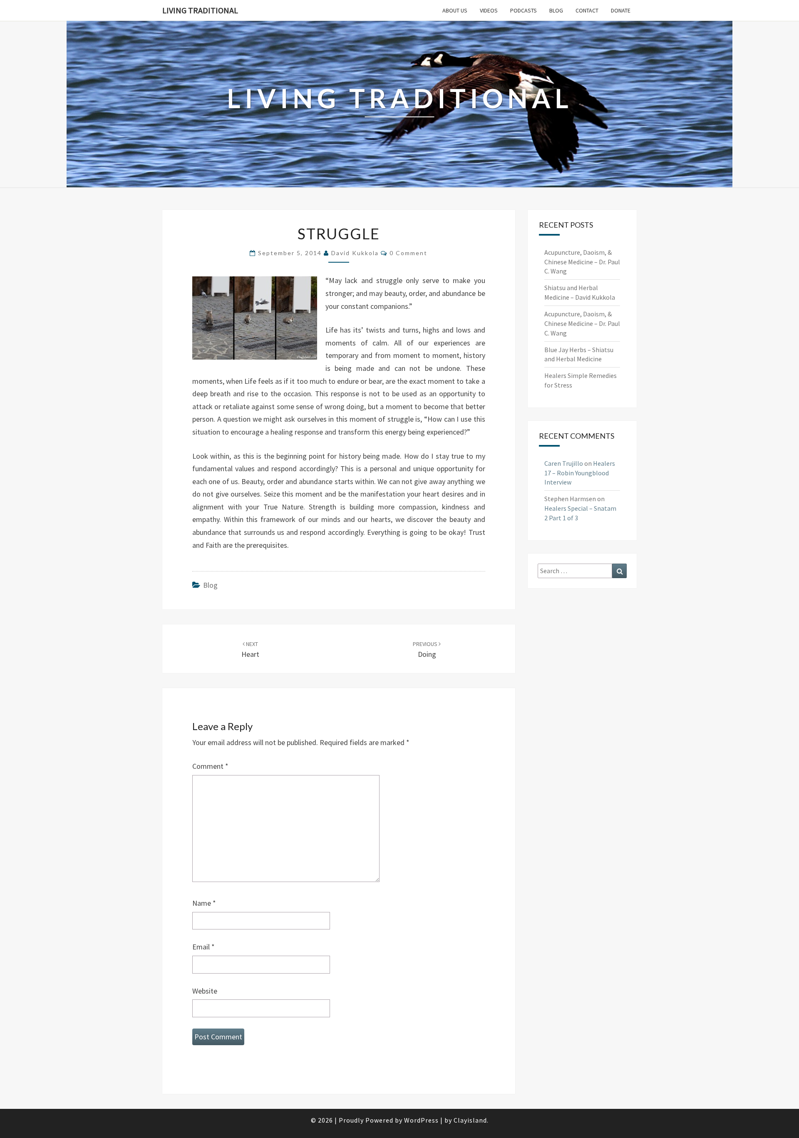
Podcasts (523, 10)
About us (454, 10)
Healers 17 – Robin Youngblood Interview (579, 473)
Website (204, 991)
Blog (556, 10)
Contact (587, 10)
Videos (489, 10)
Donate (620, 10)
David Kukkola (355, 252)
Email (203, 947)
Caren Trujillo (563, 463)
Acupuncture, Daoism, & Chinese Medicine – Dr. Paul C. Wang (582, 262)
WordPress (421, 1120)
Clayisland (470, 1120)
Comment (210, 766)
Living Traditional (200, 10)
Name (204, 903)
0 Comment (408, 252)
